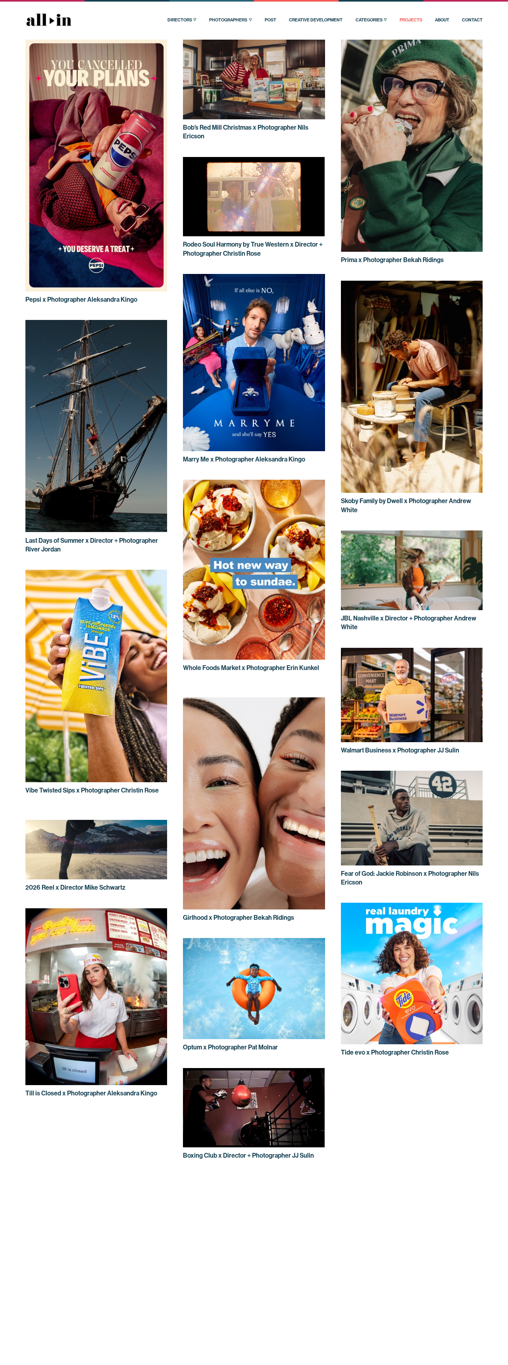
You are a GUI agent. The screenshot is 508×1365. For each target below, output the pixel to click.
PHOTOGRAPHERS (228, 20)
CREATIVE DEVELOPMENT (316, 20)
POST (270, 20)
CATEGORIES (369, 20)
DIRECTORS (179, 20)
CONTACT (472, 20)
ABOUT (442, 20)
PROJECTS (411, 20)
